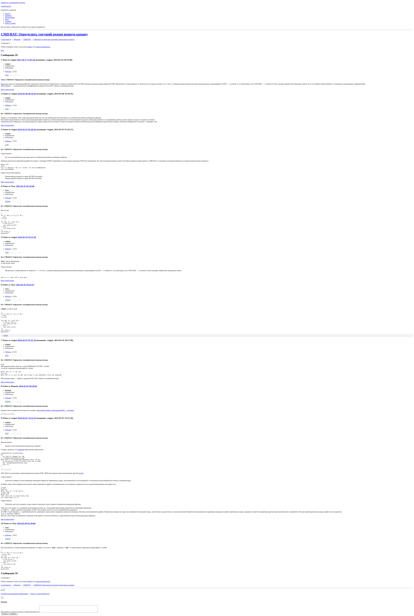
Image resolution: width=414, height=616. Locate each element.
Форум (7, 14)
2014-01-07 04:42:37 (25, 285)
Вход (7, 19)
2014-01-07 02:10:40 (25, 186)
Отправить (13, 614)
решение (21, 450)
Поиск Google (10, 23)
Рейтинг (8, 71)
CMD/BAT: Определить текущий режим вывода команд (44, 34)
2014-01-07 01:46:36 (27, 129)
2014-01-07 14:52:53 (27, 418)
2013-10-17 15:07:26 (26, 60)
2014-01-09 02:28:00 (26, 523)
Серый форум (6, 6)
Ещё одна (4, 84)
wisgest (5, 335)
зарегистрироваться (43, 47)
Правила (8, 15)
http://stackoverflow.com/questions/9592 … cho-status (55, 410)
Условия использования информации (14, 594)
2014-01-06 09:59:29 (27, 94)
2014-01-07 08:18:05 (28, 386)
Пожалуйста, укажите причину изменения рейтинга (20, 612)
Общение (17, 39)
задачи (80, 473)
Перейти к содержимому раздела (13, 3)
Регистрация (9, 17)
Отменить (5, 614)
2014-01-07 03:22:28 (27, 237)
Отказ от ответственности (39, 594)
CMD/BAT (27, 39)
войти (30, 47)
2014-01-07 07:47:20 (27, 340)
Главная (8, 21)
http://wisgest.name (7, 89)
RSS (2, 50)
